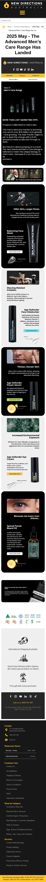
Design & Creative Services (16, 865)
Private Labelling (12, 847)
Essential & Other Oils (14, 807)
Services (22, 75)
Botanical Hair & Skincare (15, 811)
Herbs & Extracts (12, 825)
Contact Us (35, 75)
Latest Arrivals (32, 79)
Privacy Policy (11, 789)
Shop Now (9, 75)
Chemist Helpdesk (13, 856)
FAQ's (8, 794)
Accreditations (11, 771)
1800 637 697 (15, 879)
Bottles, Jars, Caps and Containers (19, 834)
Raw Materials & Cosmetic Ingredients (20, 820)
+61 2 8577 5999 (37, 879)
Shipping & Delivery (13, 775)
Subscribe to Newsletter (15, 798)
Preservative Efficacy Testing (17, 861)
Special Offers (13, 79)
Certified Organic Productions (17, 816)
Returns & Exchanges (14, 780)
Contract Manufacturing (15, 843)
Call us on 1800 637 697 (23, 703)
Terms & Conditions (13, 785)
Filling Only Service (13, 852)
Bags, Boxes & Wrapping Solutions (19, 829)
